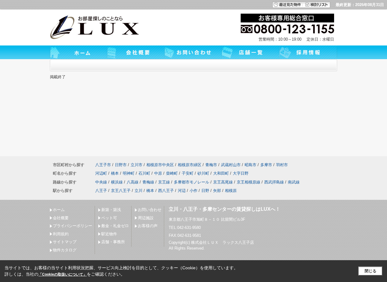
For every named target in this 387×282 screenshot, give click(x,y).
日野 (205, 190)
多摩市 (266, 165)
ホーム (59, 209)
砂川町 (203, 173)
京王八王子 (121, 190)
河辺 (182, 190)
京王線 (164, 182)
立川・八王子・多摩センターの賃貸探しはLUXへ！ (224, 209)
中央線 (101, 182)
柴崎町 (172, 173)
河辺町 (101, 173)
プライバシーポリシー (72, 225)
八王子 (101, 190)
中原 (158, 173)
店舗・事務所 (113, 242)
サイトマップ (64, 242)
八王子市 (103, 165)
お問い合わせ (149, 209)
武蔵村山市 (231, 165)
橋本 (115, 173)
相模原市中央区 (160, 165)
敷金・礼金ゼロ (115, 225)
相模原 (231, 190)
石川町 (144, 173)
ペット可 (109, 218)
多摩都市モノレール (191, 182)
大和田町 (221, 173)
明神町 (129, 173)
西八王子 (166, 190)
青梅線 (148, 182)
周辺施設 (146, 218)
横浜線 (117, 182)
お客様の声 (148, 225)
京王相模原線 (248, 182)
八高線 (132, 182)
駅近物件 (109, 234)
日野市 (121, 165)
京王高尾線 (223, 182)
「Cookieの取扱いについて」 (62, 274)
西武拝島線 (274, 182)
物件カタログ (64, 250)
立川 (138, 190)
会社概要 (61, 218)
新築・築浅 (111, 209)
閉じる (370, 271)
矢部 (217, 190)
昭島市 (250, 165)
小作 (193, 190)
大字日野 (241, 173)
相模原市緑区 (189, 165)
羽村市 (282, 165)
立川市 (136, 165)
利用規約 (61, 234)
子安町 (188, 173)
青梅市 (211, 165)
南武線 (294, 182)
